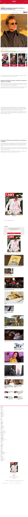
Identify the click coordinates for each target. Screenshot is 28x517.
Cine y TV (2, 429)
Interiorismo (2, 454)
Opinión (1, 424)
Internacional (2, 440)
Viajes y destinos (3, 414)
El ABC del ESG (2, 460)
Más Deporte (2, 435)
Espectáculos (4, 3)
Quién (1, 406)
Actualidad (2, 423)
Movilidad (2, 458)
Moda (18, 3)
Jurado (1, 417)
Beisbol (1, 433)
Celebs (1, 420)
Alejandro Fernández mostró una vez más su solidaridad (8, 51)
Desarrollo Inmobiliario (3, 452)
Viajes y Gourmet (3, 410)
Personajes (2, 415)
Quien (12, 478)
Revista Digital (25, 1)
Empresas (2, 438)
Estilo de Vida (2, 416)
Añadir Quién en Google (15, 12)
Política (2, 445)
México (1, 446)
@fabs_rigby (7, 49)
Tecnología (2, 441)
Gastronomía (2, 413)
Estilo (1, 427)
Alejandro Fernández (11, 220)
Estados (2, 448)
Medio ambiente (2, 456)
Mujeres (2, 422)
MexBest (2, 412)
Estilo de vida (2, 421)
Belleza (23, 3)
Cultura (2, 411)
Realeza (10, 3)
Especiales (2, 425)
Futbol (1, 432)
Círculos (14, 3)
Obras (1, 451)
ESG (1, 455)
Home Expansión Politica (3, 439)
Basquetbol (2, 434)
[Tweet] (24, 12)
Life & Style (2, 426)
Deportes (2, 428)
